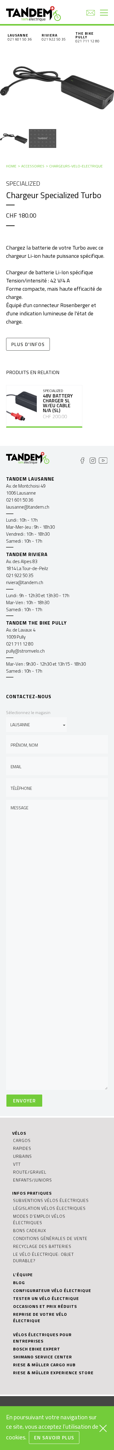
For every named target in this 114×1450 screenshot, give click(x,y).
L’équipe (23, 1274)
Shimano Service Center (42, 1357)
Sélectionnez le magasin (28, 712)
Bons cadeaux (29, 1230)
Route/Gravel (30, 1172)
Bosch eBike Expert (36, 1349)
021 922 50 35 (54, 39)
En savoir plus (54, 1437)
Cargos (22, 1140)
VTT (17, 1164)
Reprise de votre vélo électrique (40, 1317)
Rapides (22, 1148)
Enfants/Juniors (32, 1180)
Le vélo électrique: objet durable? (43, 1257)
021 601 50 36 (20, 39)
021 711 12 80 (87, 41)
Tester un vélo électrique (46, 1298)
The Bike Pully (84, 35)
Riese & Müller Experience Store (53, 1372)
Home (11, 166)
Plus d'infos (28, 344)
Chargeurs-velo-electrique (76, 166)
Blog (19, 1282)
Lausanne (18, 35)
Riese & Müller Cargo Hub (44, 1364)
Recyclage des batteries (42, 1246)
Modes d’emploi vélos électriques (39, 1219)
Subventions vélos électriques (51, 1200)
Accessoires (32, 166)
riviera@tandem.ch (24, 582)
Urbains (22, 1156)
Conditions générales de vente (50, 1238)
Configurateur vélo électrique (52, 1290)
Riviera (49, 35)
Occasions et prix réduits (45, 1306)
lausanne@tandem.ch (27, 506)
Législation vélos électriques (49, 1208)
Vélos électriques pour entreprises (42, 1337)
